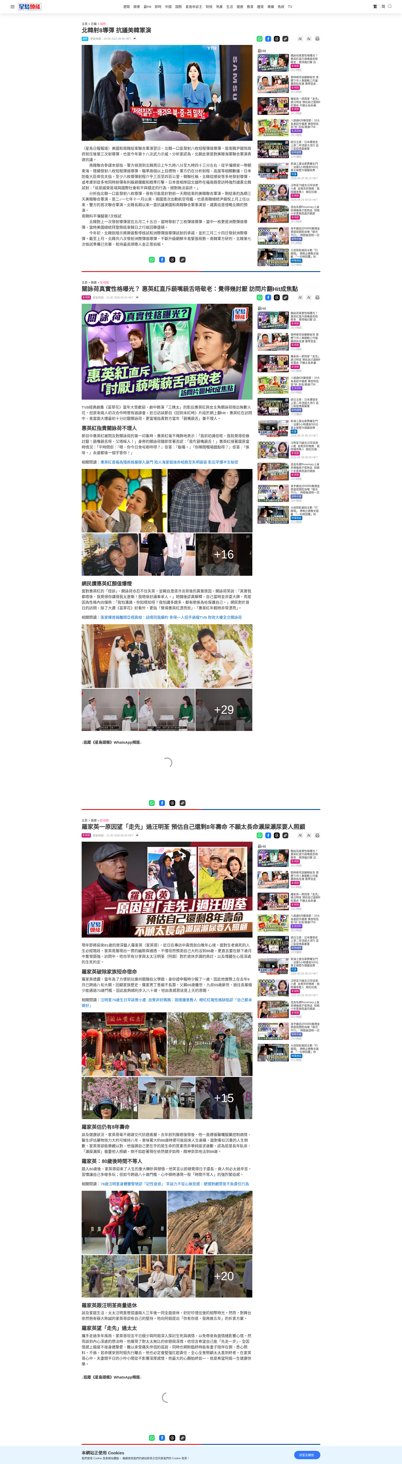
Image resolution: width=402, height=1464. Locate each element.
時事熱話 (296, 260)
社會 (293, 174)
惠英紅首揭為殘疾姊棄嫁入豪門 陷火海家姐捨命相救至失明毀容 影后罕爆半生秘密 (169, 462)
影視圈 (295, 66)
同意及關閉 (306, 1455)
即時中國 (296, 239)
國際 (103, 23)
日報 (94, 23)
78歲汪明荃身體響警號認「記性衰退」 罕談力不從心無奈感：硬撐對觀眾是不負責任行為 (174, 1184)
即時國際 (296, 152)
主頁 (85, 23)
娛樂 (94, 282)
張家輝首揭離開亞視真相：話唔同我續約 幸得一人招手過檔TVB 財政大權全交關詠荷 (171, 617)
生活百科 (296, 131)
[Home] (30, 6)
